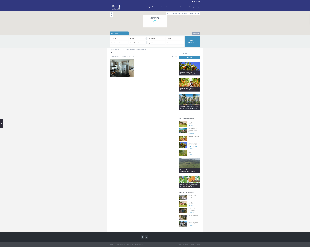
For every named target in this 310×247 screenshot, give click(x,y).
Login (198, 7)
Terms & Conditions (183, 244)
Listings (132, 7)
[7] (122, 68)
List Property (190, 7)
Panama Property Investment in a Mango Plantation (189, 185)
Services (175, 7)
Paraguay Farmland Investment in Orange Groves (189, 73)
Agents (168, 7)
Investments (140, 7)
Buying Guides (150, 7)
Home (111, 49)
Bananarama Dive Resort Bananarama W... (193, 130)
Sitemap (198, 244)
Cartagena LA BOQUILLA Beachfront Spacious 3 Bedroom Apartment (130, 49)
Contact (182, 7)
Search (189, 57)
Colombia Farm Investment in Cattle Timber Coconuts (189, 170)
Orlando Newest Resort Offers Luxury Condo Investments (189, 107)
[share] (170, 56)
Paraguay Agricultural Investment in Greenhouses (188, 89)
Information (160, 7)
